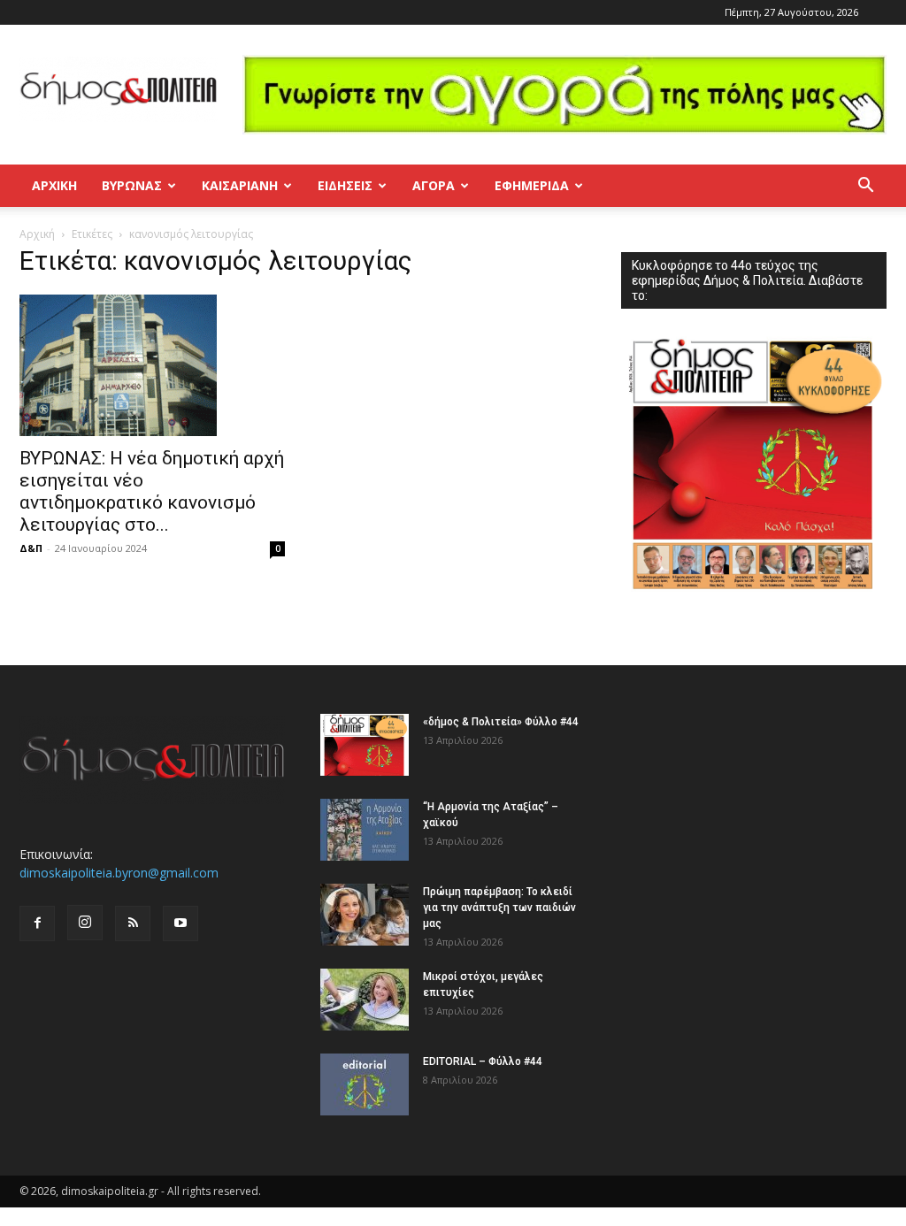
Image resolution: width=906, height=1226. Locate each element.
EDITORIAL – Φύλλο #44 (482, 1061)
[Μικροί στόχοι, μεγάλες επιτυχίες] (364, 1000)
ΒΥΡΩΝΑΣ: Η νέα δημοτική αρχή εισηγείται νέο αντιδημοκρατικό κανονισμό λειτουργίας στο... (151, 491)
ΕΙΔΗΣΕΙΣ (345, 185)
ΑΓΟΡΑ (433, 185)
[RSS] (132, 923)
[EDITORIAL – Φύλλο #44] (364, 1084)
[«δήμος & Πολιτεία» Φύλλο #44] (364, 745)
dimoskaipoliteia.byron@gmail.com (119, 872)
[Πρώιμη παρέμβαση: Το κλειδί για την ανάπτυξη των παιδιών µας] (364, 915)
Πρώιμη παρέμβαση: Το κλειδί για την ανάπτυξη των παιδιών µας (499, 907)
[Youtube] (180, 923)
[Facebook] (37, 923)
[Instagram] (85, 922)
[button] (865, 187)
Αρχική (54, 185)
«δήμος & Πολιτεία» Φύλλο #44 (501, 722)
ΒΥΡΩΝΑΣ (132, 185)
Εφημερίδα (532, 185)
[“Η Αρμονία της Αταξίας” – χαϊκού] (364, 830)
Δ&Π (30, 548)
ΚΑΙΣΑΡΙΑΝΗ (240, 185)
